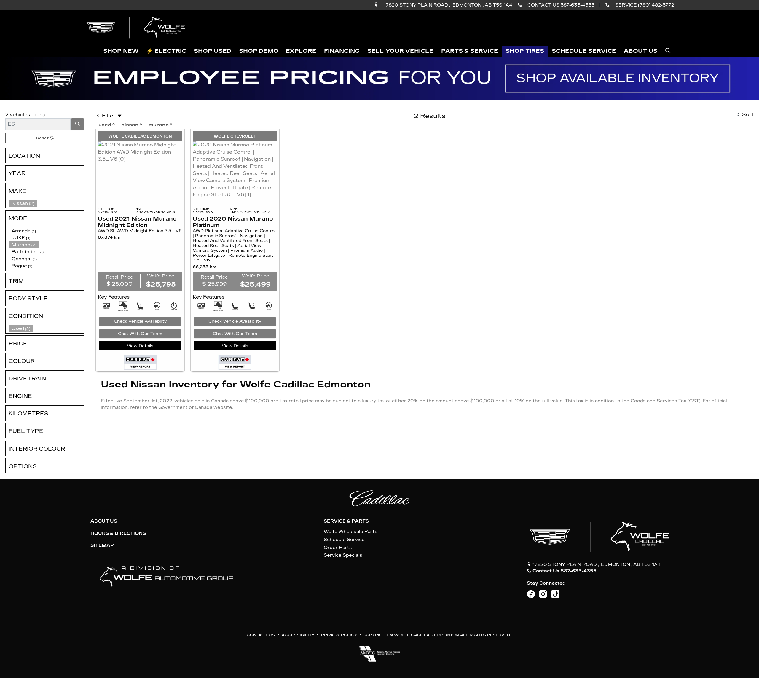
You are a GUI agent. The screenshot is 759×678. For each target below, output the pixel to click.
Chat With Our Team (140, 333)
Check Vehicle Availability (140, 321)
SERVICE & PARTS (346, 521)
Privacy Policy (339, 635)
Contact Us (261, 635)
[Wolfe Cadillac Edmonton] (137, 27)
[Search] (78, 124)
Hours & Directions (118, 533)
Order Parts (338, 547)
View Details (140, 345)
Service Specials (343, 555)
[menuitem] (46, 328)
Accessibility (298, 635)
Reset (43, 138)
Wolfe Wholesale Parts (350, 531)
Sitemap (102, 545)
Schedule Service (344, 539)
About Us (103, 521)
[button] (121, 51)
